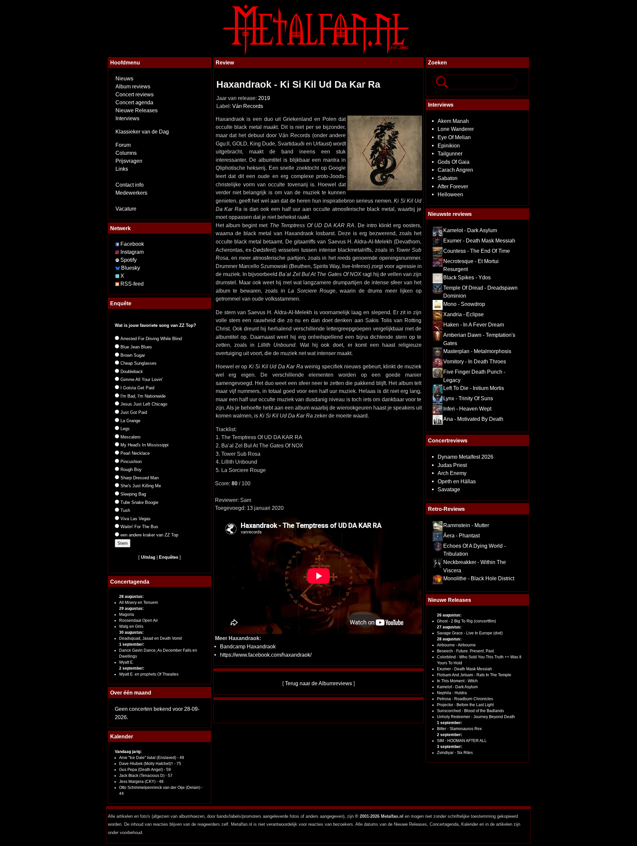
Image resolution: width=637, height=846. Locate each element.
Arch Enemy (452, 473)
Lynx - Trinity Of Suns (468, 398)
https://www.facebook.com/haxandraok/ (266, 655)
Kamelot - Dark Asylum (470, 230)
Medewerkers (131, 193)
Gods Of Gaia (453, 162)
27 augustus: (449, 627)
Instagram (132, 252)
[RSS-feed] (117, 284)
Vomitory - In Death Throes (474, 361)
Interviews (127, 118)
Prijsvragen (128, 161)
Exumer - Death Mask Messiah (479, 240)
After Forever (453, 186)
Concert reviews (134, 94)
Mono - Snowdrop (464, 304)
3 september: (449, 746)
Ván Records (247, 106)
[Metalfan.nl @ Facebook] (117, 244)
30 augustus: (131, 632)
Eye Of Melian (454, 137)
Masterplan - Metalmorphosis (477, 351)
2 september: (131, 668)
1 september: (131, 644)
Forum (123, 145)
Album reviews (132, 86)
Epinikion (449, 145)
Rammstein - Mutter (466, 525)
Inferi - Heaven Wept (467, 409)
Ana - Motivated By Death (473, 419)
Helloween (450, 194)
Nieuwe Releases (136, 110)
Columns (126, 153)
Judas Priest (452, 465)
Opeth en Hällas (457, 481)
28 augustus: (131, 596)
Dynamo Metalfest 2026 (465, 457)
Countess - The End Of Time (476, 251)
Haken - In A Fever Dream (473, 325)
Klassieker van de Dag (142, 132)
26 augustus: (449, 615)
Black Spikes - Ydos (467, 277)
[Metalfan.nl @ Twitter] (117, 276)
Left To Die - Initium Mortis (473, 388)
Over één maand (130, 693)
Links (121, 169)
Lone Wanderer (456, 129)
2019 (264, 98)
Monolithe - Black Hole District (478, 578)
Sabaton (448, 178)
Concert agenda (134, 102)
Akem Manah (453, 121)
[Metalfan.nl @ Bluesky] (118, 268)
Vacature (125, 209)
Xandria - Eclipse (463, 314)
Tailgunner (450, 153)
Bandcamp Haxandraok (248, 646)
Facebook (132, 244)
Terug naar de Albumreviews (318, 683)
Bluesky (130, 268)
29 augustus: (131, 608)
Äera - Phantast (461, 535)
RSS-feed (132, 284)
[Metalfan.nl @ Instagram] (117, 252)
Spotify (128, 260)
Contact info (129, 185)
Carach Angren (455, 170)
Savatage (449, 489)
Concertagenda (129, 582)
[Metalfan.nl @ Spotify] (117, 260)
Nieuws (124, 78)
